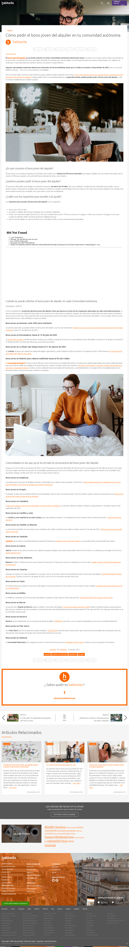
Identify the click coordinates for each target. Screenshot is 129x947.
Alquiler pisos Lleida (28, 927)
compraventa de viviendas (66, 830)
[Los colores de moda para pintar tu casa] (64, 751)
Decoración (57, 833)
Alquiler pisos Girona (28, 925)
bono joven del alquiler (17, 58)
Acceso (54, 872)
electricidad (65, 833)
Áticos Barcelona (6, 923)
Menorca (45, 909)
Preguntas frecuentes (8, 866)
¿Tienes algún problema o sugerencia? (15, 903)
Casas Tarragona (48, 925)
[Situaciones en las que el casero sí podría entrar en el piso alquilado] (107, 751)
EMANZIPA (58, 621)
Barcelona (4, 909)
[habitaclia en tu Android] (117, 904)
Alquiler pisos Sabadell (29, 935)
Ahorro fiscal (31, 891)
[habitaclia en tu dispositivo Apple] (104, 904)
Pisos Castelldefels (49, 927)
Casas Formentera (48, 918)
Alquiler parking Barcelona (30, 923)
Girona (13, 909)
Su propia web (56, 869)
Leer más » (13, 787)
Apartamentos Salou (7, 920)
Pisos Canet (68, 923)
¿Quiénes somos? (7, 863)
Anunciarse (55, 867)
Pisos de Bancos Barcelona (9, 935)
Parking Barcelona (6, 927)
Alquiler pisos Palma (28, 930)
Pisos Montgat (90, 925)
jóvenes (81, 654)
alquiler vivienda (71, 827)
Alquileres (72, 654)
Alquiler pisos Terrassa (29, 932)
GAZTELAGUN (52, 630)
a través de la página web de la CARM (76, 607)
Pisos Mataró (89, 923)
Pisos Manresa (90, 920)
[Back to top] (124, 942)
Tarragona (21, 909)
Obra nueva (30, 867)
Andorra (60, 909)
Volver (10, 30)
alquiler (47, 654)
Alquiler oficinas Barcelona (30, 920)
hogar (70, 836)
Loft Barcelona (5, 925)
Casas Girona (47, 920)
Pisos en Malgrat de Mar (8, 913)
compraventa (50, 830)
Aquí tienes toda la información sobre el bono (96, 598)
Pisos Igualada (68, 932)
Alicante (85, 909)
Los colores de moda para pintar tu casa (61, 765)
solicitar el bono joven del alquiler (68, 541)
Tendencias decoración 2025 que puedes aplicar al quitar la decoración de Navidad (20, 766)
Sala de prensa (6, 872)
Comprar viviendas (49, 930)
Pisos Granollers (69, 927)
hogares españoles (79, 837)
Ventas (71, 841)
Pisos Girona (47, 935)
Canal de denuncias (50, 941)
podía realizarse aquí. (13, 553)
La (15, 363)
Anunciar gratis (6, 882)
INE (46, 841)
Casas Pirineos (5, 918)
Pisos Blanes (68, 920)
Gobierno (73, 833)
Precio (64, 840)
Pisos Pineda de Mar (91, 915)
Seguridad (40, 941)
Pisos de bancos (32, 878)
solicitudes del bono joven (75, 642)
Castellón (76, 909)
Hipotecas (61, 836)
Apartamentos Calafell (50, 913)
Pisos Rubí (89, 927)
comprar (79, 827)
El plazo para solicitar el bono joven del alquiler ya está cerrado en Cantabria (33, 506)
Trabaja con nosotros (8, 891)
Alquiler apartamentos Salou (9, 932)
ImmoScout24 (32, 943)
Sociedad (52, 649)
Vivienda (50, 845)
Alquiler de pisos (27, 913)
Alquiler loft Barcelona (29, 918)
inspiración (53, 840)
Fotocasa (16, 943)
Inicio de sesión (6, 877)
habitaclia (20, 42)
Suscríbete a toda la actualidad (64, 814)
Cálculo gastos (31, 888)
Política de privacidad (16, 941)
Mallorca (36, 909)
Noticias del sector (7, 869)
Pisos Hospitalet (69, 930)
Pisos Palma (89, 913)
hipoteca (49, 837)
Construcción (79, 830)
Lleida (29, 909)
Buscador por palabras (34, 875)
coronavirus (49, 833)
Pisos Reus (89, 918)
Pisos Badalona (69, 918)
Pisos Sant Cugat (90, 932)
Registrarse (5, 880)
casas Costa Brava (48, 915)
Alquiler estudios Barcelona (30, 915)
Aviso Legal (5, 941)
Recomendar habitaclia (9, 894)
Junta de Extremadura (15, 339)
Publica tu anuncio (119, 3)
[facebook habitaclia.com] (56, 880)
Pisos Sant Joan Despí (92, 935)
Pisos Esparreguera (49, 932)
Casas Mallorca (47, 923)
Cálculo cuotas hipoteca (34, 886)
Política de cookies (30, 941)
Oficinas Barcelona (70, 915)
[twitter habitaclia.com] (53, 880)
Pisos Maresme (5, 930)
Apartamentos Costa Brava (9, 915)
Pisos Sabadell (90, 930)
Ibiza (52, 909)
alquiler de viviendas (59, 654)
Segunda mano (31, 869)
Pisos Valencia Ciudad (70, 925)
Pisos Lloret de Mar (70, 935)
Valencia (68, 909)
